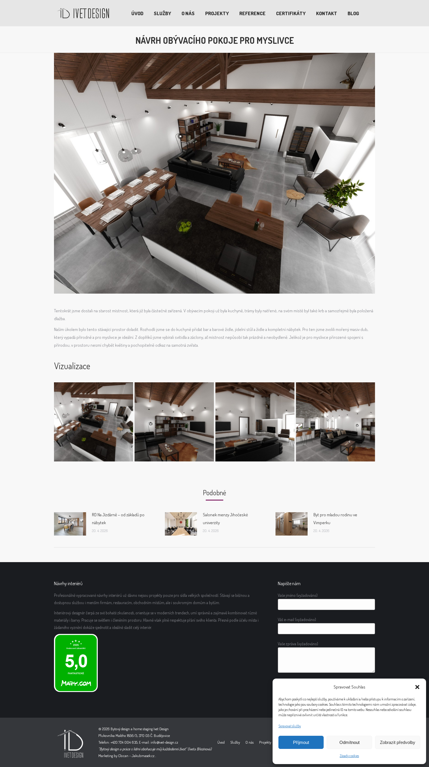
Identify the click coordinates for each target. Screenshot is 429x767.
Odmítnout (349, 742)
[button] (417, 687)
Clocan (123, 755)
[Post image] (70, 524)
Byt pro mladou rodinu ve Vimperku (335, 518)
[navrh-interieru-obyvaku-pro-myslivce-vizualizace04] (93, 421)
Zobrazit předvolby (397, 742)
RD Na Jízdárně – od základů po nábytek (118, 518)
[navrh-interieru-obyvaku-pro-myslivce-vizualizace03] (335, 421)
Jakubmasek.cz (143, 755)
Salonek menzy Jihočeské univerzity (225, 518)
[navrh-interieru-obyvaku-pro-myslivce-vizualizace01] (174, 421)
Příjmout (301, 742)
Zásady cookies (349, 756)
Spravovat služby (289, 726)
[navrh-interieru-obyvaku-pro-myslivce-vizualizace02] (254, 421)
